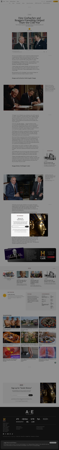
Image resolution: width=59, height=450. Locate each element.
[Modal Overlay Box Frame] (29, 225)
